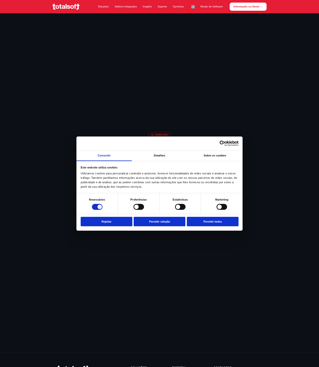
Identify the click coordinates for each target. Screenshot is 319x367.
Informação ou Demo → (248, 6)
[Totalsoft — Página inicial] (66, 7)
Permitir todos (212, 221)
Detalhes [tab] (159, 155)
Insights (147, 6)
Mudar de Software (211, 6)
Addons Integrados (126, 6)
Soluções (103, 6)
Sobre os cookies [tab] (215, 155)
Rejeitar (107, 221)
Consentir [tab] (104, 155)
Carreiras (178, 6)
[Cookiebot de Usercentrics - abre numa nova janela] (222, 143)
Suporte (162, 6)
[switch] (138, 207)
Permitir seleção (159, 221)
